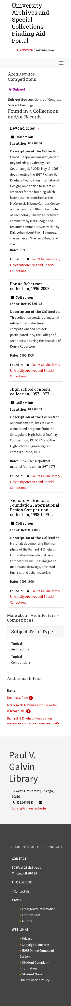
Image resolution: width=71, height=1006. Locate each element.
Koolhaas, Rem (18, 698)
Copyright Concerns (36, 945)
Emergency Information (38, 909)
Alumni (27, 921)
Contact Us (22, 891)
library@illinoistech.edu (29, 808)
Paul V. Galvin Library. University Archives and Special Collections (35, 265)
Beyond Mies (23, 128)
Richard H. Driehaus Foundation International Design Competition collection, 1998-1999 (34, 507)
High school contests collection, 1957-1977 (30, 391)
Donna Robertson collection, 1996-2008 (30, 286)
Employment (31, 915)
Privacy (27, 939)
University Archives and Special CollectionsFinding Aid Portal (30, 23)
